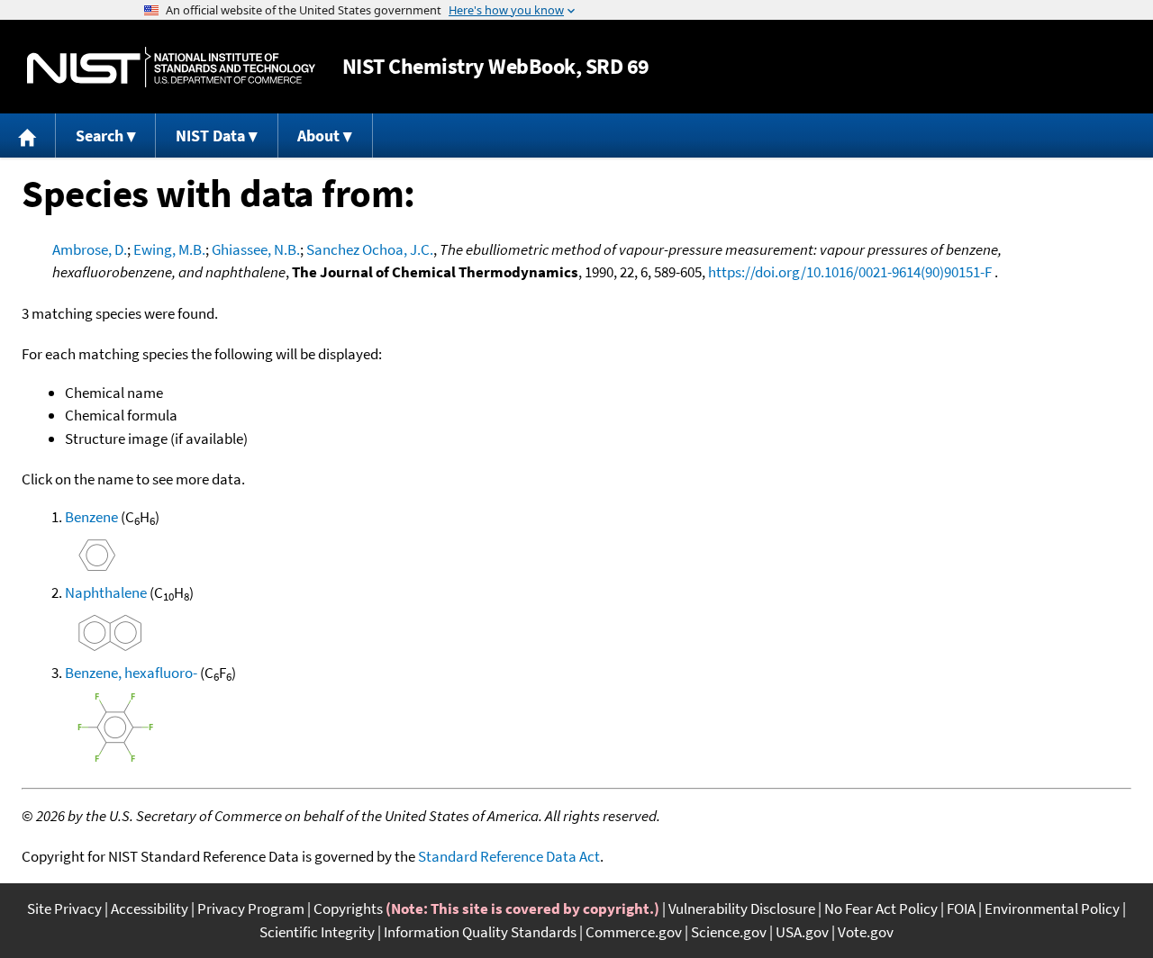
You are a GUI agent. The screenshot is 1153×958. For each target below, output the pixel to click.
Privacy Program (250, 908)
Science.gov (729, 932)
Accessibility (149, 908)
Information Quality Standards (480, 932)
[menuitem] (28, 135)
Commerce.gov (634, 932)
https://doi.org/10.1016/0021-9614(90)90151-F (850, 272)
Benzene (91, 517)
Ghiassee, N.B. (256, 249)
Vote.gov (866, 932)
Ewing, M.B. (169, 249)
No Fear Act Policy (881, 908)
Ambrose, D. (89, 249)
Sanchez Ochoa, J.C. (369, 249)
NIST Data (210, 135)
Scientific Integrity (317, 932)
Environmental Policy (1052, 908)
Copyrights (348, 908)
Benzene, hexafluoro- (131, 672)
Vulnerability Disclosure (741, 908)
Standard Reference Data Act (509, 856)
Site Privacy (64, 908)
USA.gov (802, 932)
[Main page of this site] (28, 135)
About (318, 135)
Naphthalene (106, 592)
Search (99, 135)
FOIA (961, 908)
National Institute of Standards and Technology (171, 67)
